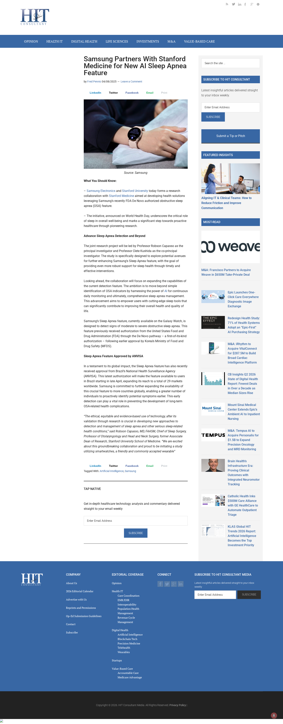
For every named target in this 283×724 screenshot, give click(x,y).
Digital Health (120, 630)
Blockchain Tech (127, 639)
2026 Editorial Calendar (79, 591)
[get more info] (260, 5)
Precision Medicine (129, 643)
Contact (70, 624)
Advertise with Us (76, 599)
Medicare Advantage (130, 677)
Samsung (130, 471)
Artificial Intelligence (112, 471)
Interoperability (127, 604)
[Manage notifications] (274, 715)
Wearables (124, 652)
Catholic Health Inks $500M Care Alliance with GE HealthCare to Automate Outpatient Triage (243, 505)
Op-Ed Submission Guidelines (83, 616)
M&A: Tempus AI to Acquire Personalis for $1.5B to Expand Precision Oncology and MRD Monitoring (243, 440)
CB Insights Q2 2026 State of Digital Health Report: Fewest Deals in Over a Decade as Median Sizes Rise (243, 384)
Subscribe (72, 632)
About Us (71, 583)
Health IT (117, 591)
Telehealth (124, 647)
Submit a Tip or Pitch (230, 136)
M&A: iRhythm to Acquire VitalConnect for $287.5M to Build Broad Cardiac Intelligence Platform (242, 353)
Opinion (116, 583)
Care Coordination (128, 595)
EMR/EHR (123, 600)
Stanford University (134, 191)
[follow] (235, 5)
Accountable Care (128, 673)
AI (165, 291)
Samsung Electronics (101, 191)
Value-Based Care (122, 668)
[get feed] (229, 5)
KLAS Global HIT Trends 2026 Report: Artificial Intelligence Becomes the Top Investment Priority (242, 536)
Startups (117, 660)
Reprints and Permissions (81, 608)
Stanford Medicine (121, 196)
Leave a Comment (131, 81)
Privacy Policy (177, 705)
